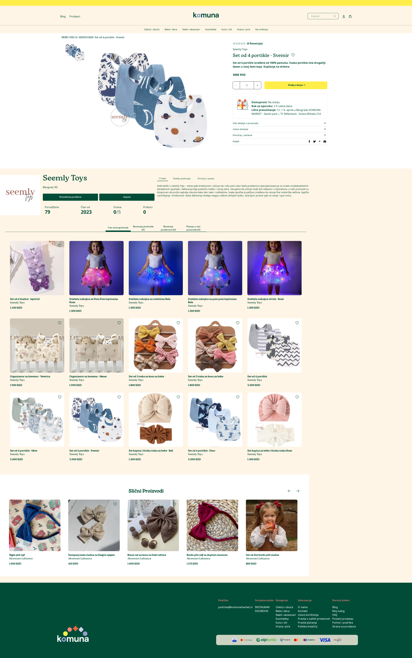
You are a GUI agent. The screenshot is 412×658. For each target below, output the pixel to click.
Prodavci (75, 16)
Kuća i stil (281, 622)
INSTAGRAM (262, 607)
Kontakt (303, 611)
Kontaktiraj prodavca (70, 197)
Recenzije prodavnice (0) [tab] (168, 228)
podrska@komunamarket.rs (235, 607)
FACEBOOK (261, 611)
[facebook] (309, 141)
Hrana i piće (283, 626)
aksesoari (86, 37)
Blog (63, 16)
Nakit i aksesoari (286, 615)
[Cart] (350, 16)
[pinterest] (319, 141)
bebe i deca (69, 37)
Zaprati (127, 197)
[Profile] (343, 16)
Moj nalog (338, 611)
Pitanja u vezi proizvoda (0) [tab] (193, 228)
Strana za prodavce (344, 626)
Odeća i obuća (284, 607)
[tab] (162, 178)
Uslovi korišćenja (308, 615)
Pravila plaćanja (307, 622)
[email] (324, 141)
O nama (303, 607)
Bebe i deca (283, 611)
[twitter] (314, 141)
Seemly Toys (240, 49)
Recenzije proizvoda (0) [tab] (143, 228)
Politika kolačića (307, 626)
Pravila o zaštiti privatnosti (314, 618)
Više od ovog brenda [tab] (118, 228)
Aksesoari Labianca (21, 559)
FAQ (334, 615)
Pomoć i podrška (342, 622)
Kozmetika (282, 618)
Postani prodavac (343, 618)
